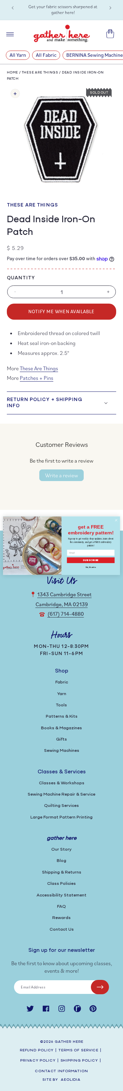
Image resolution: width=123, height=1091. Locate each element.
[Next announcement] (110, 7)
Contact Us (62, 929)
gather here (69, 1042)
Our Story (61, 849)
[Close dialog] (116, 519)
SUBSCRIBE (91, 560)
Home (12, 73)
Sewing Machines (61, 750)
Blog (61, 861)
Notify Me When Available (61, 311)
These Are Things (40, 73)
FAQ (61, 906)
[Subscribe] (100, 987)
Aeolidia (71, 1080)
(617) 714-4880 (65, 613)
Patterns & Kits (62, 716)
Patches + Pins (36, 377)
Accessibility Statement (61, 895)
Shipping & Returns (61, 872)
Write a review (61, 475)
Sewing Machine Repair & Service (61, 794)
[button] (61, 403)
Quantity (21, 278)
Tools (61, 705)
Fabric (61, 682)
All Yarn (18, 55)
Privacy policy (37, 1061)
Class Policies (61, 883)
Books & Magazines (61, 728)
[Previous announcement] (12, 7)
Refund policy (37, 1050)
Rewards (61, 918)
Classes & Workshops (61, 783)
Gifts (61, 739)
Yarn (61, 694)
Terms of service (78, 1050)
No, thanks (91, 567)
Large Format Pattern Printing (61, 817)
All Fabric (46, 55)
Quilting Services (61, 805)
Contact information (61, 1071)
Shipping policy (79, 1061)
